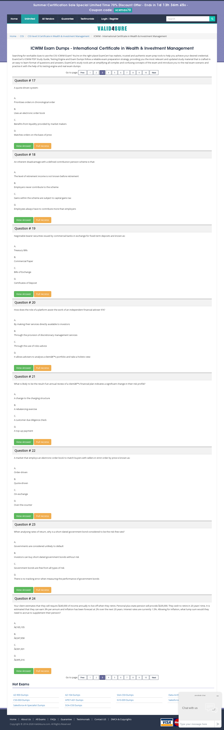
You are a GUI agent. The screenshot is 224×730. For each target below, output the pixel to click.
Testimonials (87, 19)
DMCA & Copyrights (121, 719)
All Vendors (48, 19)
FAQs (53, 719)
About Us (26, 719)
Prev (82, 72)
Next (154, 72)
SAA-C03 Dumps (125, 694)
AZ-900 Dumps (20, 694)
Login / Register (109, 19)
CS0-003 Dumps (21, 700)
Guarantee (67, 19)
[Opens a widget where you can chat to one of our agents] (200, 710)
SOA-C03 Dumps (73, 705)
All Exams (41, 719)
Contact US (100, 719)
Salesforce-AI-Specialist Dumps (29, 705)
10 (146, 72)
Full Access (42, 146)
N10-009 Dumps (125, 700)
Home (14, 19)
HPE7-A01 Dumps (74, 700)
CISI (22, 36)
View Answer (23, 146)
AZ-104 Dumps (72, 694)
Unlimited (30, 19)
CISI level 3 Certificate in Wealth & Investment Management (58, 36)
